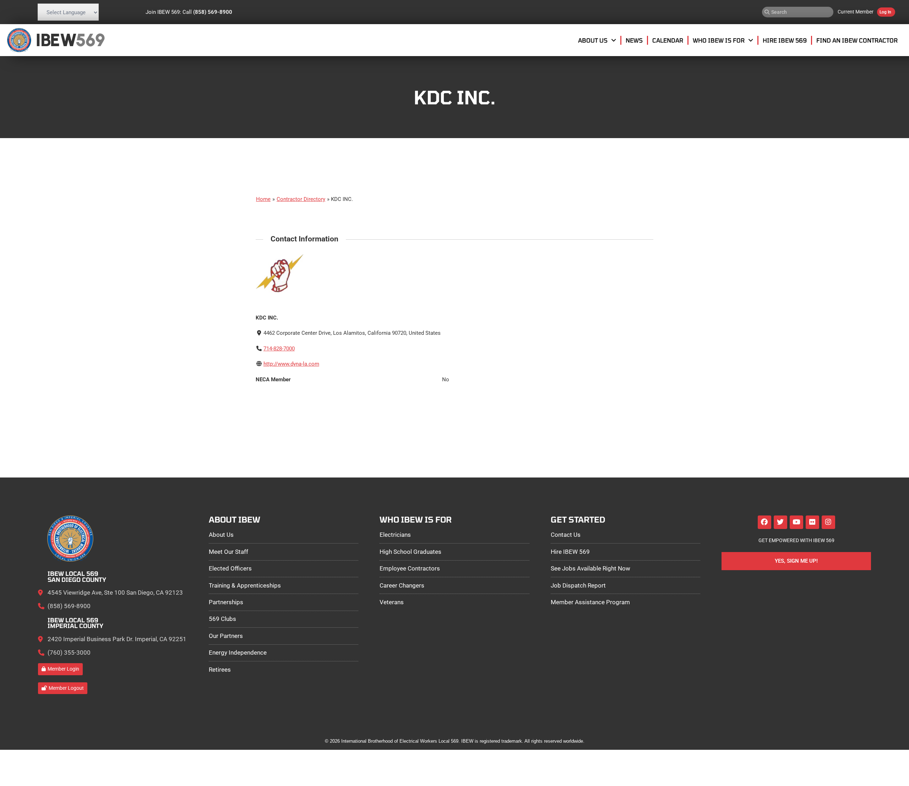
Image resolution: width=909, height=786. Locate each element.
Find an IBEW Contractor (857, 40)
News (634, 40)
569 (90, 40)
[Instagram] (828, 522)
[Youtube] (796, 522)
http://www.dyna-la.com (291, 364)
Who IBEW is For (719, 40)
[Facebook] (764, 522)
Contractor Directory (301, 199)
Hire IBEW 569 (785, 40)
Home (263, 199)
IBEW (56, 40)
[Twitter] (780, 522)
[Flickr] (812, 522)
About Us (593, 40)
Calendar (667, 40)
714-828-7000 (279, 348)
